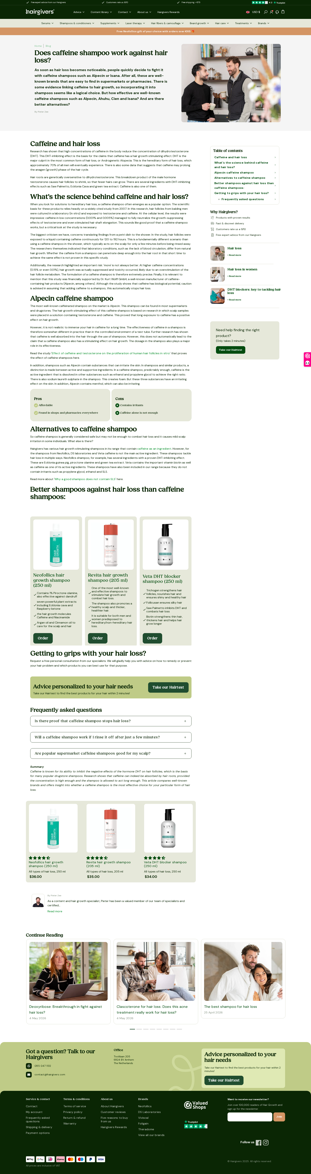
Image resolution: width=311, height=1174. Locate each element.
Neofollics (145, 1106)
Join (279, 1116)
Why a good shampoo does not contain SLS (85, 479)
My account (34, 1112)
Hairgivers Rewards (114, 1127)
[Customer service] (277, 12)
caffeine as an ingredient (154, 449)
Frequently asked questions (38, 1119)
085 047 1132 (43, 1065)
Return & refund (74, 1118)
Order (43, 638)
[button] (248, 12)
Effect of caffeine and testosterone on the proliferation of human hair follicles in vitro (111, 353)
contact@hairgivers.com (50, 1074)
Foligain (143, 1123)
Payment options (38, 1133)
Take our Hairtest (230, 350)
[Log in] (271, 12)
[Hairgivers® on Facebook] (259, 1143)
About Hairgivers (112, 1106)
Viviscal (143, 1118)
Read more (55, 911)
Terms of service (74, 1106)
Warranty (69, 1123)
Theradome (146, 1129)
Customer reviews (113, 1112)
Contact (32, 1106)
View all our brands (151, 1135)
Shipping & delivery (39, 1127)
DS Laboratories (149, 1112)
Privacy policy (73, 1112)
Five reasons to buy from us (114, 1119)
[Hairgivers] (46, 12)
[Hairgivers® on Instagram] (266, 1143)
